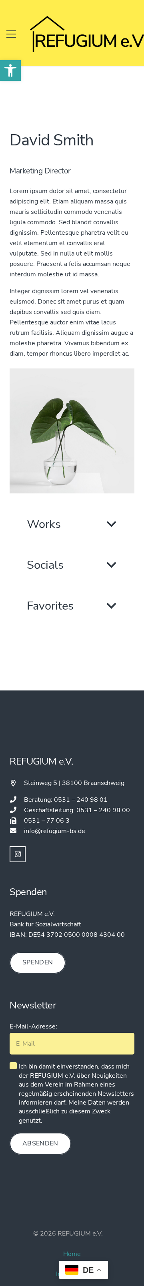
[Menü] (11, 34)
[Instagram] (18, 854)
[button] (10, 70)
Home (72, 1254)
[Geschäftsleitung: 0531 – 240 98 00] (17, 810)
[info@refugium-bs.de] (17, 831)
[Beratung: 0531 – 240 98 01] (17, 800)
